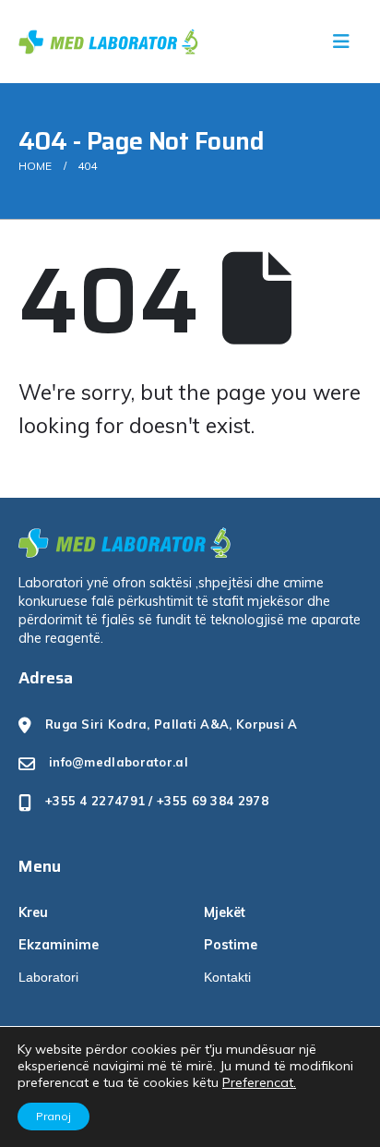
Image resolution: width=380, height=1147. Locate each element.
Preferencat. (259, 1082)
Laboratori (48, 977)
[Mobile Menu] (347, 41)
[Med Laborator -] (101, 41)
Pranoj (53, 1116)
